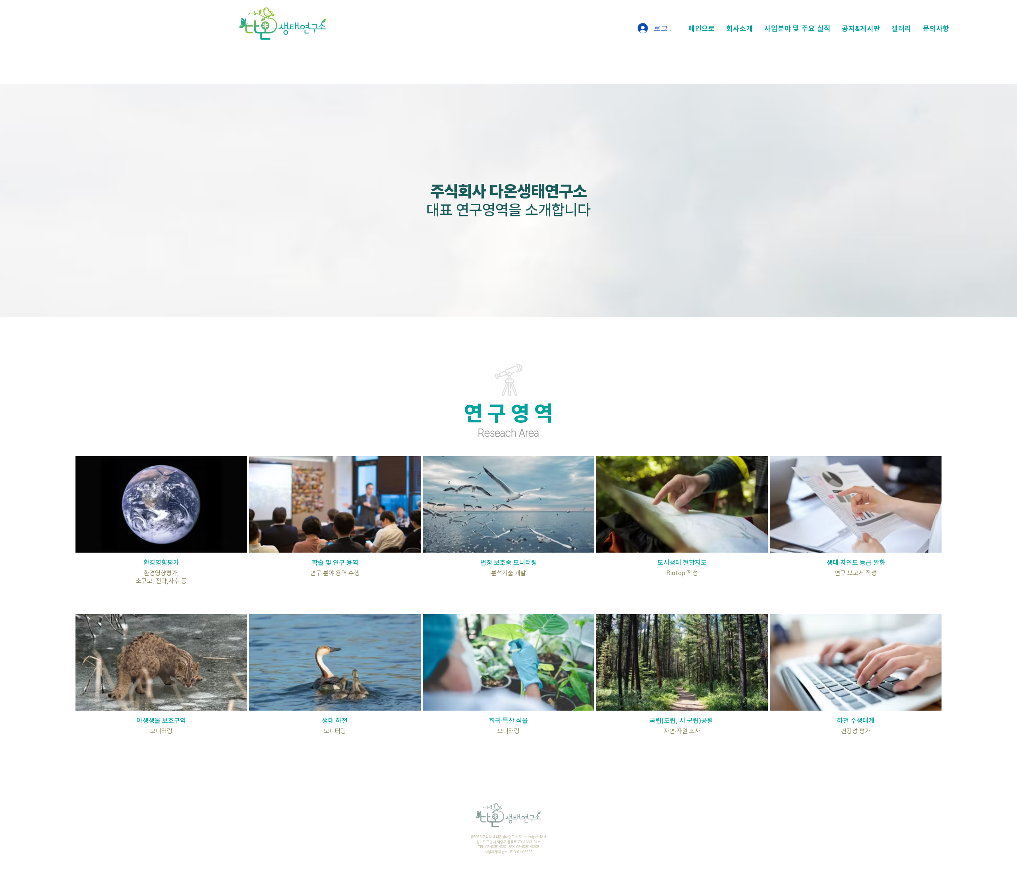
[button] (739, 28)
